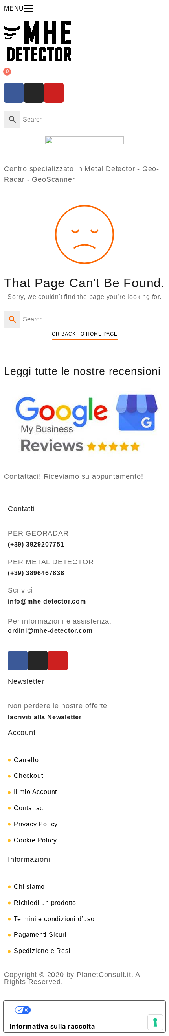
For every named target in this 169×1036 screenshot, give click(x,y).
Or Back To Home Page (85, 334)
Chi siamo (29, 886)
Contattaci (29, 808)
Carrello (26, 760)
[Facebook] (14, 93)
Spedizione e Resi (42, 950)
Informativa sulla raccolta (52, 1026)
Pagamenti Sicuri (40, 934)
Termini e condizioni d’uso (54, 919)
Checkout (28, 775)
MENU (14, 8)
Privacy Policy (36, 824)
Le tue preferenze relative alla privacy (92, 1010)
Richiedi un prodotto (45, 902)
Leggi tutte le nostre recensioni (82, 371)
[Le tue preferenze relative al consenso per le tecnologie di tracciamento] (155, 1022)
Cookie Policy (35, 840)
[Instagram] (34, 93)
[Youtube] (54, 93)
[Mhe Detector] (37, 41)
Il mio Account (35, 792)
